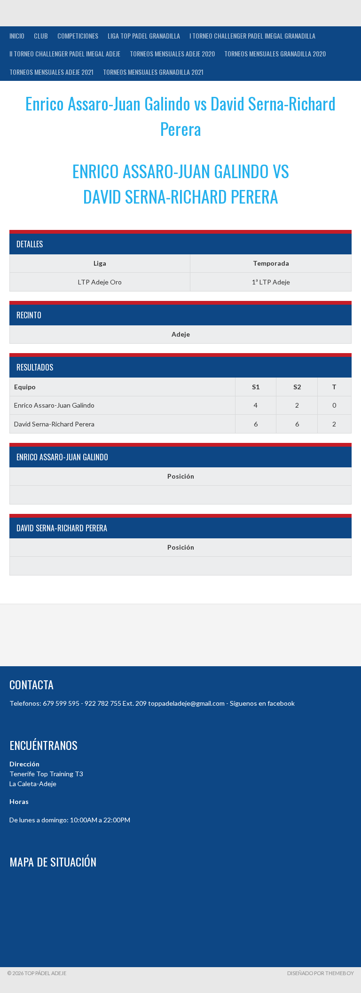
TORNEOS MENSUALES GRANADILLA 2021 (153, 72)
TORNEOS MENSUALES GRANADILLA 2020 (275, 53)
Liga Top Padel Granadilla (144, 35)
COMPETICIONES (77, 35)
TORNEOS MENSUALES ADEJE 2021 (51, 72)
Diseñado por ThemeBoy (320, 973)
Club (41, 35)
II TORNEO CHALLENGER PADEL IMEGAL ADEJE (64, 53)
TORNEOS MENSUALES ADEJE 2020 (172, 53)
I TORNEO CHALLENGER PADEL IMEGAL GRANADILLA (252, 35)
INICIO (16, 35)
